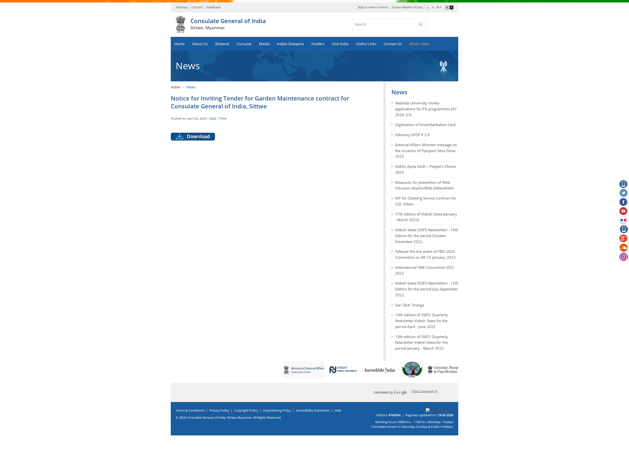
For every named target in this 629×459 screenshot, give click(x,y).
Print (223, 118)
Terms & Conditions (190, 410)
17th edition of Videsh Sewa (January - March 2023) (426, 217)
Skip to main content (372, 7)
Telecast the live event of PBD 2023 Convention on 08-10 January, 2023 (425, 254)
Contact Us (393, 43)
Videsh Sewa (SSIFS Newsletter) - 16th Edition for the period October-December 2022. (426, 235)
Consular (244, 43)
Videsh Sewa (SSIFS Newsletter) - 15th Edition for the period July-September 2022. (426, 289)
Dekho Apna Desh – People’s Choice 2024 (425, 169)
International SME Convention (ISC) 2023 (424, 270)
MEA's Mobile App (623, 184)
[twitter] (623, 193)
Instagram (623, 257)
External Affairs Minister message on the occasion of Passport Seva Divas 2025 (426, 150)
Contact (197, 7)
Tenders (318, 43)
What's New (419, 43)
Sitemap (182, 7)
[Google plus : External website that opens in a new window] (623, 238)
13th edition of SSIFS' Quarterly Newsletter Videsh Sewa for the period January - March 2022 (421, 342)
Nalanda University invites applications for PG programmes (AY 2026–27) (426, 108)
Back (213, 118)
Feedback (214, 7)
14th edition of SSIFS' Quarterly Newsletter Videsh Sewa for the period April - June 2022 (421, 320)
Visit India (340, 43)
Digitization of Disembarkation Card (425, 124)
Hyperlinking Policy (277, 410)
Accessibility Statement (312, 410)
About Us (200, 43)
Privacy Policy (219, 410)
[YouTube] (623, 211)
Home (179, 43)
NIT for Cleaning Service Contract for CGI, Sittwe (425, 201)
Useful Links (366, 43)
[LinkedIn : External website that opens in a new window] (623, 229)
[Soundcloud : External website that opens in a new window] (623, 248)
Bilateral (222, 43)
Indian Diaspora (290, 43)
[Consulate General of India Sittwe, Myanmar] (181, 30)
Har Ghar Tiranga (409, 304)
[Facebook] (623, 202)
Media (264, 43)
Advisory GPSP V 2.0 (412, 134)
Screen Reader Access (407, 7)
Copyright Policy (246, 410)
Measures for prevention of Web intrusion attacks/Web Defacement (424, 185)
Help (337, 410)
